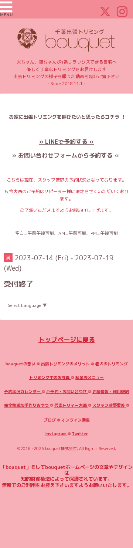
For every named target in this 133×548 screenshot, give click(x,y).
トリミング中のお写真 (50, 377)
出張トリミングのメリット (66, 364)
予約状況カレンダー (23, 392)
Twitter (80, 434)
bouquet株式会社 (61, 448)
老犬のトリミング (111, 364)
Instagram (56, 434)
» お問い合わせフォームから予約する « (65, 155)
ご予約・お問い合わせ (67, 392)
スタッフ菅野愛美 (109, 405)
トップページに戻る (66, 339)
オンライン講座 (75, 420)
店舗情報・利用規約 (110, 392)
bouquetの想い (21, 364)
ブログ (50, 420)
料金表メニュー (89, 377)
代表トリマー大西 (71, 405)
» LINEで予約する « (66, 142)
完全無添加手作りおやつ (27, 405)
